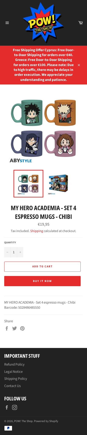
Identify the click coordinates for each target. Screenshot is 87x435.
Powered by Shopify (46, 421)
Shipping (36, 231)
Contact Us (12, 386)
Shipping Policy (15, 378)
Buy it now (42, 281)
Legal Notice (13, 371)
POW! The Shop (23, 421)
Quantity (10, 242)
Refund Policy (14, 364)
